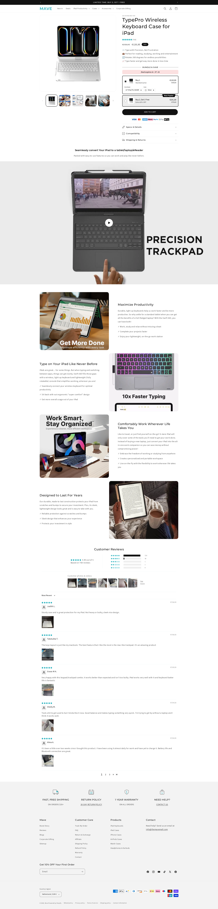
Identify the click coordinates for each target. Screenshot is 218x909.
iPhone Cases (116, 835)
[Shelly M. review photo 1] (48, 725)
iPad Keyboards (117, 826)
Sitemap (43, 843)
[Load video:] (109, 222)
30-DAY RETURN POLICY (91, 804)
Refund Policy (80, 848)
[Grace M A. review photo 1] (48, 690)
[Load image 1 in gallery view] (52, 100)
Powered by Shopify (54, 903)
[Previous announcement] (40, 2)
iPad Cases (115, 830)
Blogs (42, 835)
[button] (81, 8)
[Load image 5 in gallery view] (104, 100)
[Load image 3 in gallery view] (78, 100)
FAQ (76, 830)
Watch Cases (116, 843)
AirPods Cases (116, 839)
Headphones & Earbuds (120, 848)
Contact (78, 857)
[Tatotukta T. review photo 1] (48, 654)
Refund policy (68, 903)
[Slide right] (113, 100)
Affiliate (78, 839)
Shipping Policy (81, 843)
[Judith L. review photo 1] (48, 622)
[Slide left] (42, 100)
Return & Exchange (82, 835)
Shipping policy (105, 903)
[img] (47, 602)
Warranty (79, 852)
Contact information (120, 903)
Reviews (43, 830)
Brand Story (44, 826)
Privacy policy (80, 903)
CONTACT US (162, 804)
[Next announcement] (177, 2)
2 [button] (105, 774)
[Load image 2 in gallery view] (65, 100)
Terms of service (92, 903)
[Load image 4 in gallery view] (91, 100)
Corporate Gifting (47, 839)
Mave (46, 903)
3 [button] (109, 774)
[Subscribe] (82, 872)
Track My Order (81, 826)
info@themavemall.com (157, 829)
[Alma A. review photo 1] (48, 761)
